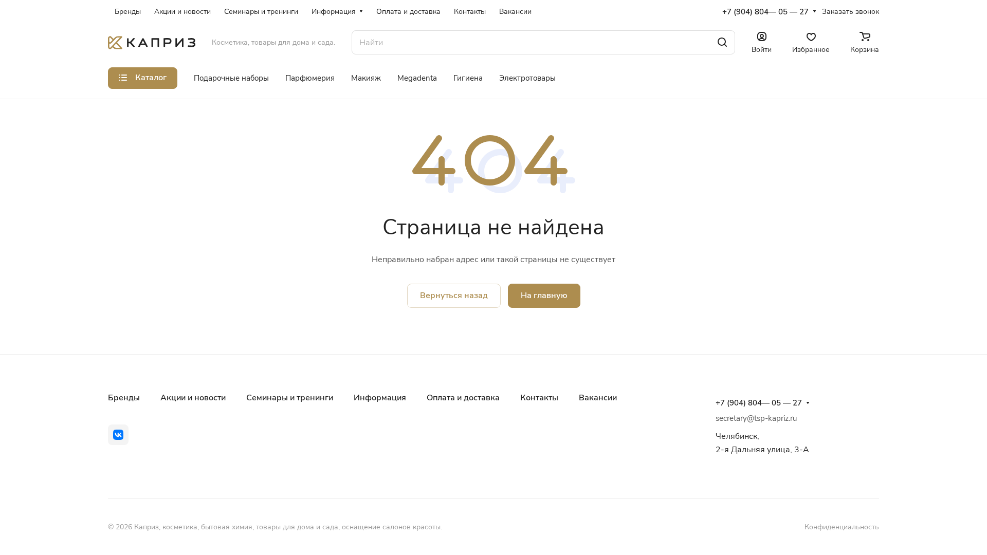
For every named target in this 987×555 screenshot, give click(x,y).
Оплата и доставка (463, 397)
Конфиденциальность (842, 527)
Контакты (539, 397)
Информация (380, 397)
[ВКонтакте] (118, 434)
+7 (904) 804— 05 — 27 (765, 11)
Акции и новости (193, 397)
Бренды (124, 397)
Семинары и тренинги (289, 397)
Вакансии (598, 397)
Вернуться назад (454, 295)
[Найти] (722, 42)
